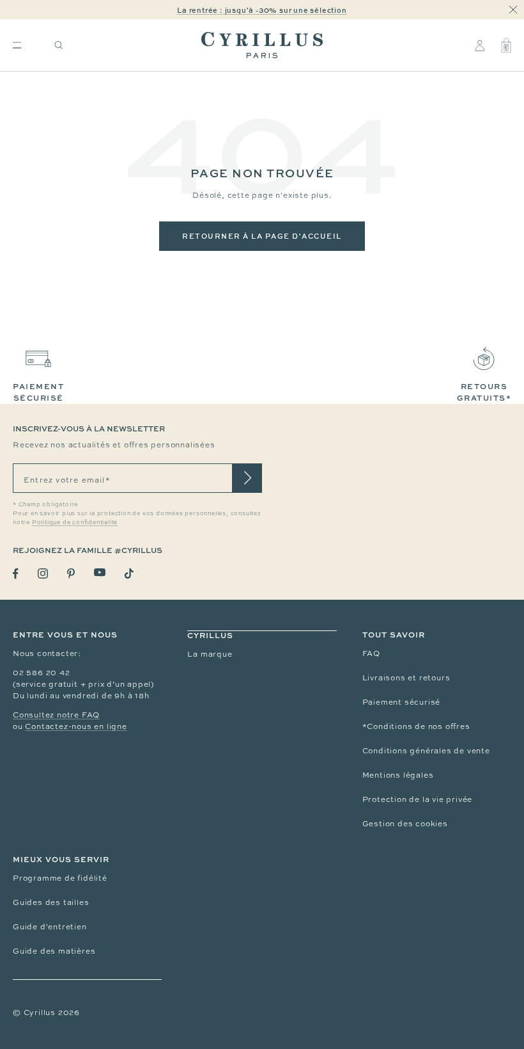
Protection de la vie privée (417, 799)
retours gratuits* (484, 392)
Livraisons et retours (406, 678)
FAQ (371, 653)
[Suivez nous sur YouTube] (99, 572)
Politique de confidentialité (75, 522)
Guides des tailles (51, 902)
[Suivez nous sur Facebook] (16, 573)
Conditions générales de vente (426, 751)
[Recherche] (58, 45)
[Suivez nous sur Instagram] (43, 573)
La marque (209, 654)
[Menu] (17, 45)
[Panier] (506, 45)
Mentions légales (398, 775)
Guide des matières (54, 951)
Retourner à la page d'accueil (262, 236)
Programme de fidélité (60, 878)
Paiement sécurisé (401, 702)
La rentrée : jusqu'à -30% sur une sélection (261, 10)
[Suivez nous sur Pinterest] (71, 573)
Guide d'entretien (50, 927)
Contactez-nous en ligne (76, 726)
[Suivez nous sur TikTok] (129, 573)
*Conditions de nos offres (416, 726)
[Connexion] (479, 45)
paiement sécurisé (38, 392)
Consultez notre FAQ (56, 715)
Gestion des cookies (405, 824)
